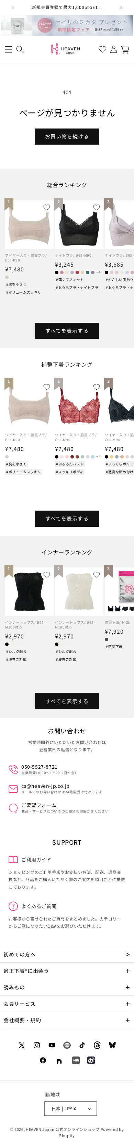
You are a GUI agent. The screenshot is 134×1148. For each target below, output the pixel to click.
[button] (8, 49)
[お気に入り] (102, 49)
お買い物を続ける (67, 136)
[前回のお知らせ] (12, 7)
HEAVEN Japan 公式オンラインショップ (63, 1129)
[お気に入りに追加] (47, 207)
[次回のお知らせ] (121, 7)
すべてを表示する (67, 330)
